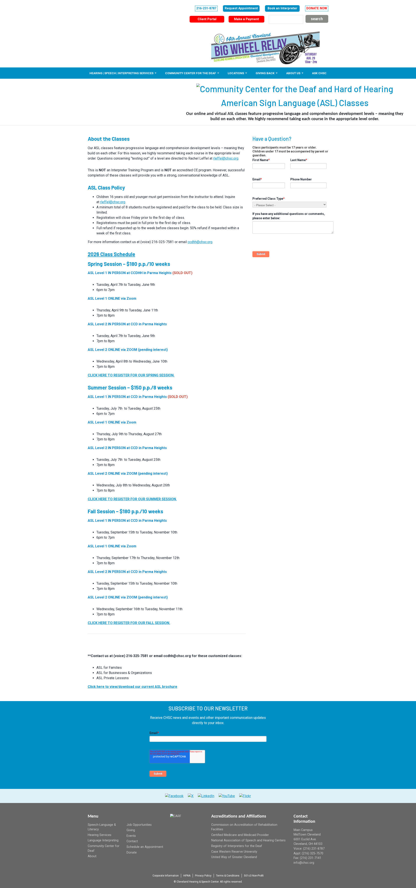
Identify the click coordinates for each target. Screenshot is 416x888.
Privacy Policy (203, 875)
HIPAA (186, 875)
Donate (132, 852)
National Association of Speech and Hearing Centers (248, 840)
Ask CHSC (319, 73)
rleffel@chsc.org (225, 158)
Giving (131, 830)
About (92, 856)
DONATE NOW (316, 8)
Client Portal (207, 19)
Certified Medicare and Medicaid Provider (240, 835)
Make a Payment (246, 19)
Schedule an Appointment (145, 847)
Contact (132, 841)
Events (131, 836)
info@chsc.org (304, 863)
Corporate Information (166, 875)
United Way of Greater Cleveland (234, 857)
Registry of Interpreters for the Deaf (236, 846)
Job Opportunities (139, 825)
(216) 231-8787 (314, 848)
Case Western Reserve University (234, 852)
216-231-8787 (206, 8)
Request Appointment (241, 8)
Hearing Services (99, 835)
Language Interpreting (103, 840)
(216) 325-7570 (312, 853)
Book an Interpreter (282, 8)
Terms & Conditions (227, 875)
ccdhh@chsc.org (200, 242)
